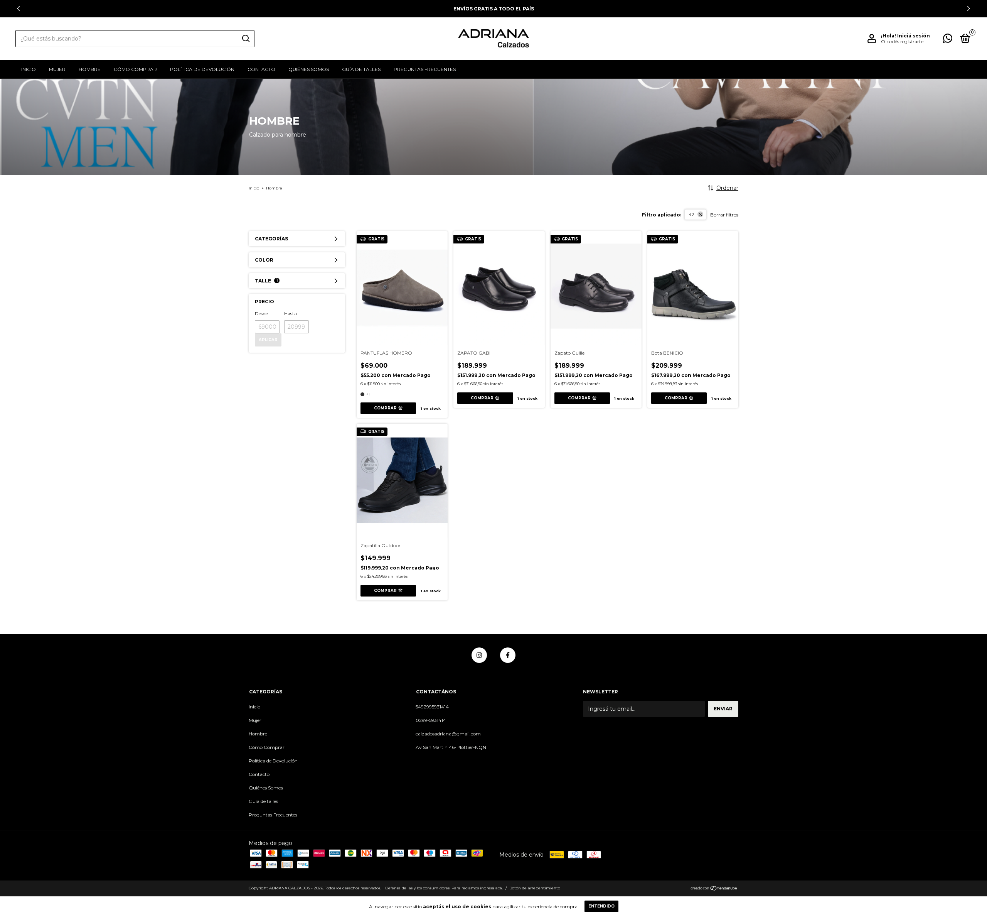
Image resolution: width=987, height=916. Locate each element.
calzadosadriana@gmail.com (448, 734)
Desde (261, 313)
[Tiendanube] (714, 889)
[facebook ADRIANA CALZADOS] (507, 655)
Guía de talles (361, 69)
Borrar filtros (724, 215)
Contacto (261, 69)
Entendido (601, 906)
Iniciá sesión (913, 36)
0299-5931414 (431, 720)
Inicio (28, 69)
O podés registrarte (902, 41)
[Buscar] (245, 39)
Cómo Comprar (135, 69)
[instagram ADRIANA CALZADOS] (479, 655)
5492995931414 (432, 707)
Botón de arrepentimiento (534, 888)
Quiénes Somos (308, 69)
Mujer (57, 69)
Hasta (290, 313)
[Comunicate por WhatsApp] (947, 40)
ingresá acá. (491, 888)
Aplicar (268, 339)
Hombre (90, 69)
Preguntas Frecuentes (425, 69)
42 (691, 214)
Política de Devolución (202, 69)
